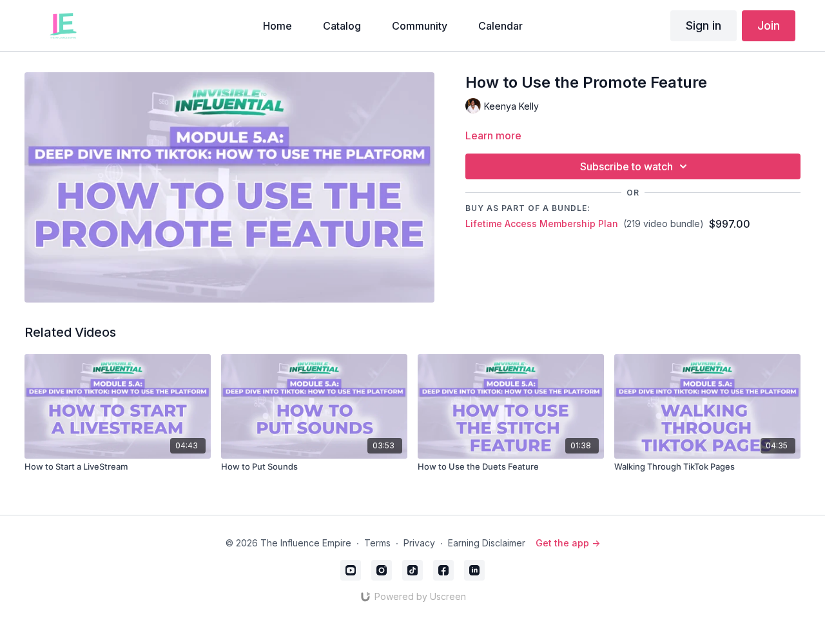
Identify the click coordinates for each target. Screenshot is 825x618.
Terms (377, 542)
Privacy (419, 542)
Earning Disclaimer (486, 542)
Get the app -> (568, 542)
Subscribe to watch (626, 166)
